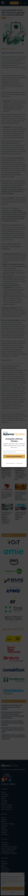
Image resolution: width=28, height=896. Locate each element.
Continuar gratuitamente (14, 456)
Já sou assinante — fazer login (14, 463)
